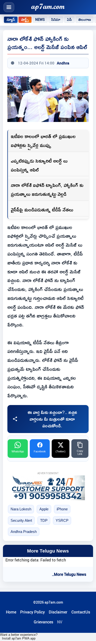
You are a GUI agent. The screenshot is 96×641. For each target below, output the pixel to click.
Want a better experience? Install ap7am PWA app (18, 636)
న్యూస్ (11, 19)
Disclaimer (58, 612)
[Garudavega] (48, 487)
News (40, 19)
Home (11, 612)
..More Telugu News (69, 574)
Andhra (63, 62)
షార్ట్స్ (25, 19)
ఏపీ (69, 19)
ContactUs (80, 612)
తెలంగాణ (84, 19)
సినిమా (55, 19)
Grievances (43, 622)
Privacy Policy (32, 612)
